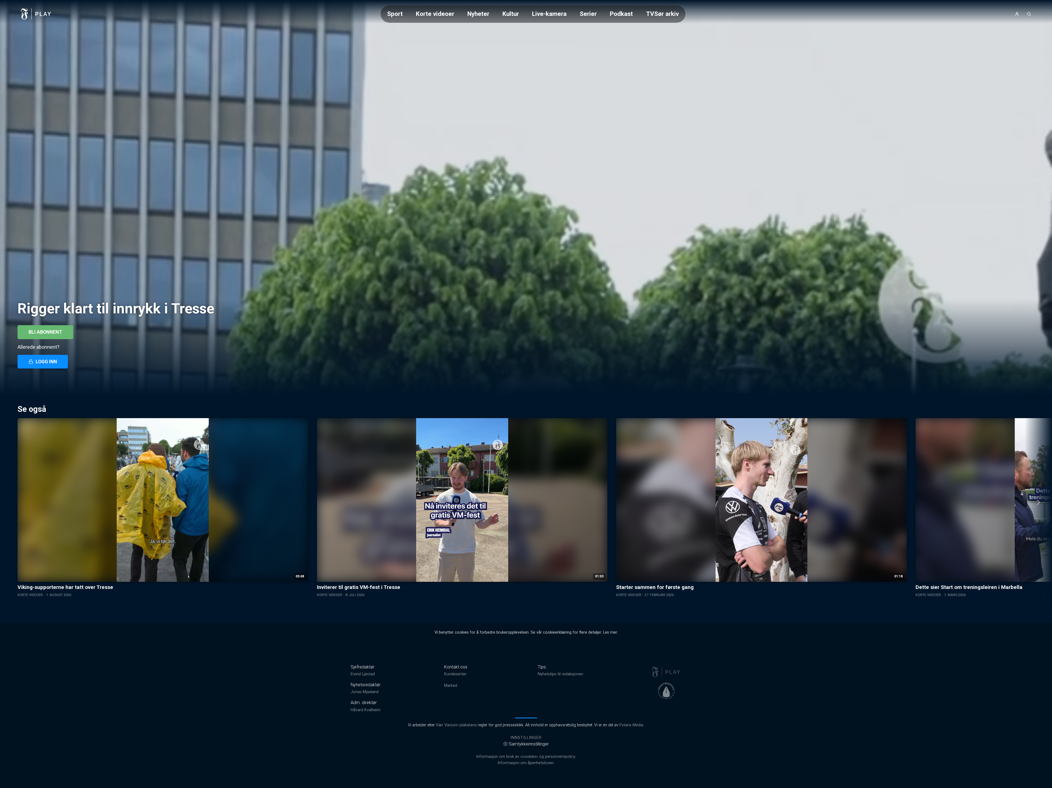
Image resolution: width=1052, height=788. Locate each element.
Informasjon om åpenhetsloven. (526, 763)
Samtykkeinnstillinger (529, 744)
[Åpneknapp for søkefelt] (1029, 13)
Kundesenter (455, 674)
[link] (36, 14)
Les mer (610, 632)
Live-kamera (549, 13)
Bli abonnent (45, 332)
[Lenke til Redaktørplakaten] (666, 690)
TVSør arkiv (662, 13)
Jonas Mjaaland (365, 692)
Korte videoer (435, 13)
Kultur (510, 13)
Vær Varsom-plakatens (456, 725)
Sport (395, 13)
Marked (450, 685)
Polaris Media (631, 725)
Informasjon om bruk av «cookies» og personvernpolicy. (526, 756)
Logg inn (46, 361)
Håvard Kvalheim (366, 710)
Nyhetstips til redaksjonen (560, 674)
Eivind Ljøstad (363, 674)
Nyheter (478, 13)
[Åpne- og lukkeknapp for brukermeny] (1016, 13)
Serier (588, 13)
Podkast (621, 13)
